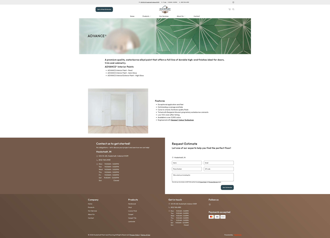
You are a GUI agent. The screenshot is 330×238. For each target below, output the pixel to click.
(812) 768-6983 (185, 2)
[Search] (233, 9)
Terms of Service (213, 182)
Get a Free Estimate (104, 9)
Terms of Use (145, 235)
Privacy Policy (203, 182)
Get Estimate (227, 187)
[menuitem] (132, 16)
